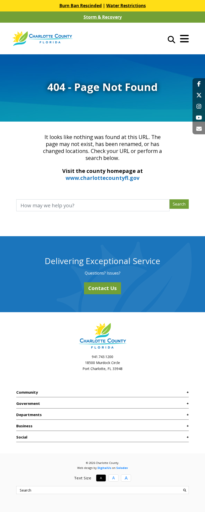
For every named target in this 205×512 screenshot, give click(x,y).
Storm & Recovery (103, 17)
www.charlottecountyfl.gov (103, 177)
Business (24, 425)
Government (28, 403)
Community (27, 392)
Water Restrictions (126, 5)
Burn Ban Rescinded (80, 5)
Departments (29, 414)
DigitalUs (104, 468)
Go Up (193, 498)
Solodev (122, 468)
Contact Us (102, 288)
